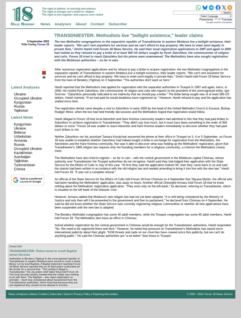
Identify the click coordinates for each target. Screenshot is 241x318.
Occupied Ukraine (28, 98)
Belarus (20, 132)
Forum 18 (43, 44)
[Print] (44, 76)
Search (68, 294)
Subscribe (118, 24)
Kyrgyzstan (22, 102)
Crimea (19, 169)
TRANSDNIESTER (73, 35)
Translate (227, 19)
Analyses (63, 24)
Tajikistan (21, 110)
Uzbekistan (22, 136)
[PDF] (44, 71)
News (45, 24)
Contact (97, 24)
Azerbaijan (22, 157)
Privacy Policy (82, 294)
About (81, 24)
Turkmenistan (24, 165)
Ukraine (20, 94)
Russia (19, 106)
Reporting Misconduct (105, 294)
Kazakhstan (23, 153)
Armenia (20, 140)
